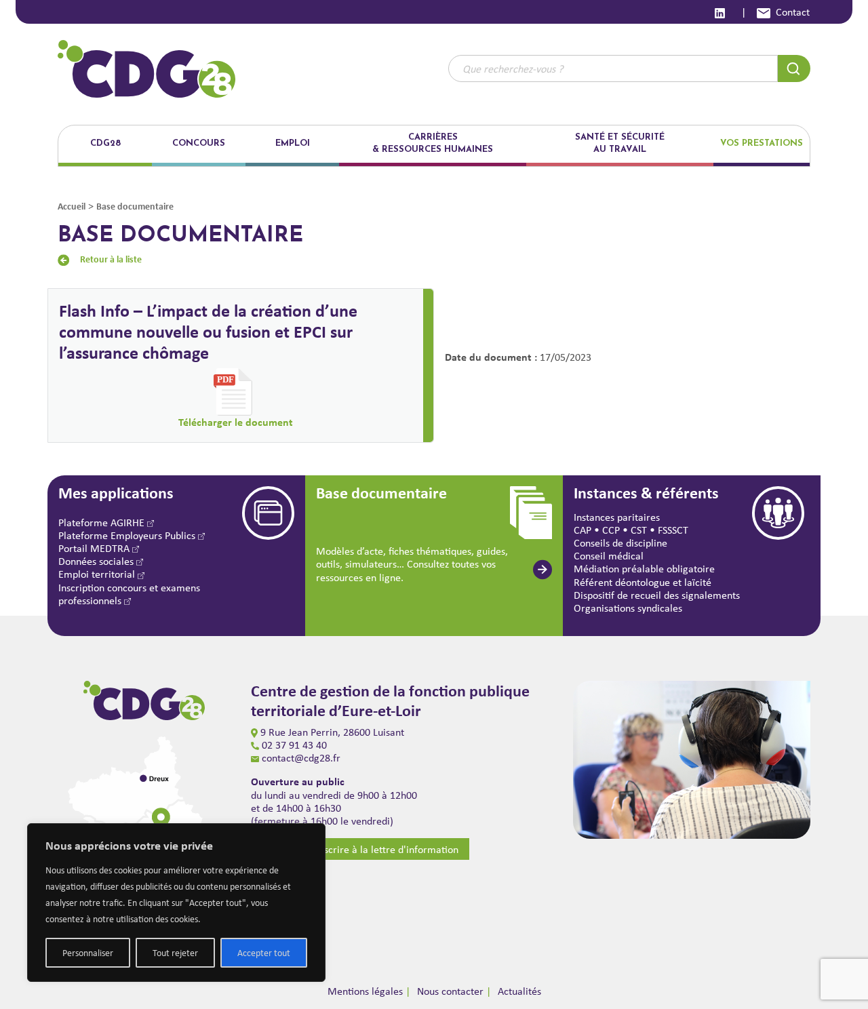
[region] (176, 902)
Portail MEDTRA (95, 548)
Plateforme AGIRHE (102, 522)
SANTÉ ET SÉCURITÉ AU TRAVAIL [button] (620, 143)
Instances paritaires (617, 517)
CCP (611, 530)
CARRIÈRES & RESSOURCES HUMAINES (432, 143)
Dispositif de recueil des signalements (657, 595)
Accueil (71, 205)
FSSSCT (673, 530)
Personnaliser (87, 953)
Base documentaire (135, 205)
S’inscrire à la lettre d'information (383, 849)
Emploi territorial (98, 574)
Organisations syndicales (628, 608)
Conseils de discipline (620, 543)
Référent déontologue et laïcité (642, 582)
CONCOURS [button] (198, 143)
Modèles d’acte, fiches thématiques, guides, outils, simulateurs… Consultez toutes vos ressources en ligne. (412, 564)
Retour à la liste (111, 258)
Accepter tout (263, 953)
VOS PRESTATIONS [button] (761, 143)
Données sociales (97, 561)
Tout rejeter (175, 953)
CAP (582, 530)
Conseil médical (609, 556)
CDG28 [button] (105, 143)
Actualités (519, 991)
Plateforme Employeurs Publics (128, 535)
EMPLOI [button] (292, 143)
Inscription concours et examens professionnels (129, 594)
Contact (793, 12)
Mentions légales (365, 991)
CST (639, 530)
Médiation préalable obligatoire (644, 568)
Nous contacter (450, 991)
